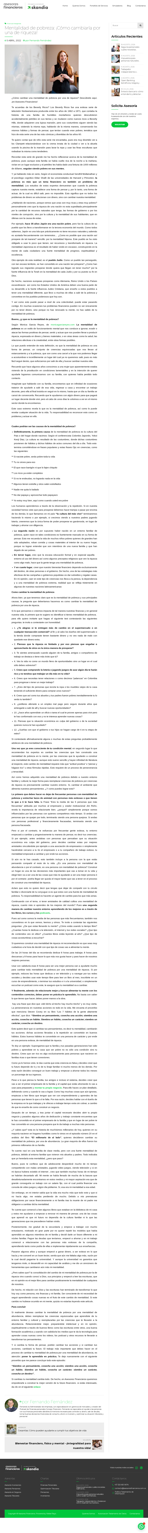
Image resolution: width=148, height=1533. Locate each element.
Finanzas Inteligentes (14, 23)
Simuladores (117, 6)
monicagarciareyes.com (63, 324)
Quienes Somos (78, 6)
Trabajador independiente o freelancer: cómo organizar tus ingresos (131, 70)
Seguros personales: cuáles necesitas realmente (130, 48)
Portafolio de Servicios (99, 6)
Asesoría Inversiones (13, 1485)
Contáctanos (140, 6)
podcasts (45, 913)
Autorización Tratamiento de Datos (112, 1514)
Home (65, 6)
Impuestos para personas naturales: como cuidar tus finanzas (130, 59)
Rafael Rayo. (51, 1514)
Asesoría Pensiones (12, 1489)
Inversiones (45, 1496)
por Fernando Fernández (38, 40)
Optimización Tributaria (49, 1489)
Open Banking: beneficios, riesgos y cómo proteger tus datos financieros (130, 81)
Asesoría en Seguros (13, 1492)
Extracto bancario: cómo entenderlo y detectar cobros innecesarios (132, 92)
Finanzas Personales (48, 1485)
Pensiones (44, 1492)
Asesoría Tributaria (12, 1496)
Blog (129, 6)
